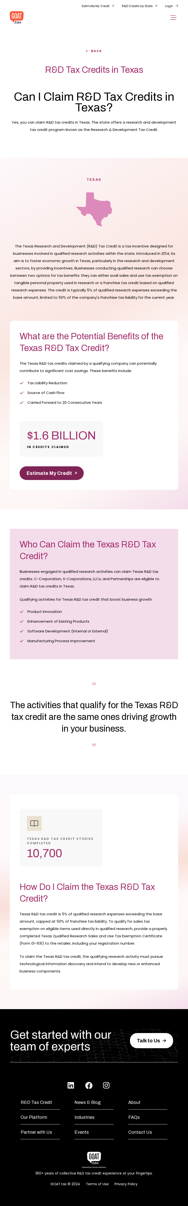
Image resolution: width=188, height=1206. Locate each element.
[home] (17, 17)
